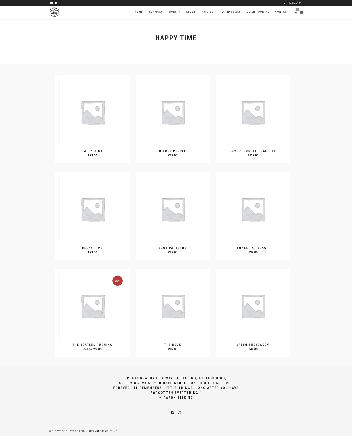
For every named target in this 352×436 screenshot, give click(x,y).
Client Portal (258, 11)
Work (173, 11)
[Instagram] (56, 3)
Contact (282, 11)
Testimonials (230, 11)
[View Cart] (296, 12)
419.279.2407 (294, 3)
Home (139, 11)
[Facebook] (172, 412)
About (191, 11)
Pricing (207, 11)
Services (156, 11)
